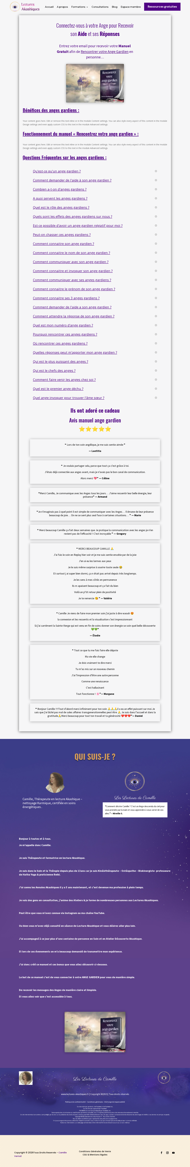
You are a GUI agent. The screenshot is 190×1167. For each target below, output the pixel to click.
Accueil (49, 7)
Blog (114, 7)
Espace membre (131, 7)
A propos (62, 7)
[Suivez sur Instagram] (167, 1152)
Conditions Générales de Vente (95, 1151)
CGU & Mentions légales (95, 1155)
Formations (78, 7)
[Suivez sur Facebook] (161, 1152)
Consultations (100, 7)
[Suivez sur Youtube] (173, 1152)
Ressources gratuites (162, 6)
